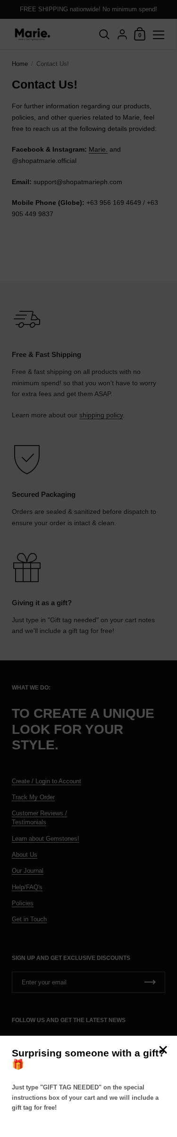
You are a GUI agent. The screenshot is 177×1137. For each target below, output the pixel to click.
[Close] (163, 1050)
